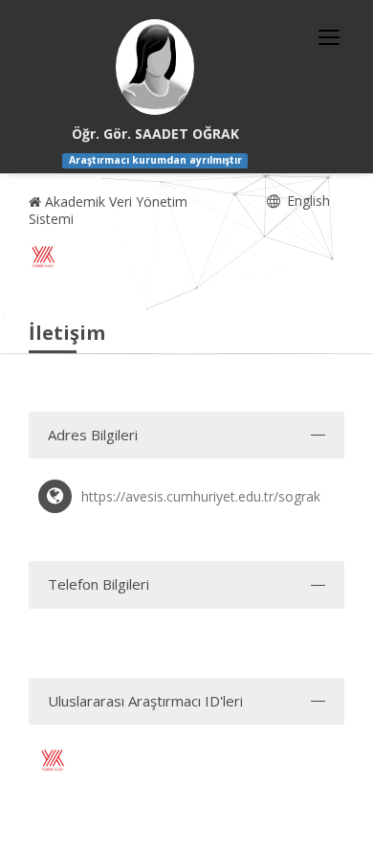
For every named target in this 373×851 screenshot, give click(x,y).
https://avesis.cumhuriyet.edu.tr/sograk (200, 496)
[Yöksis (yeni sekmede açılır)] (43, 256)
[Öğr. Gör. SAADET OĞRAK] (155, 67)
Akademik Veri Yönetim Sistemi (108, 210)
